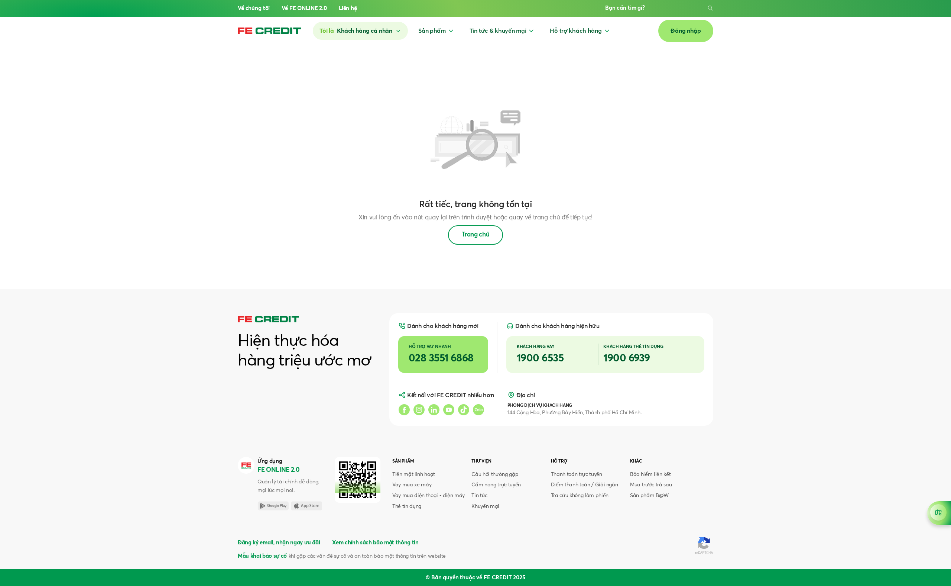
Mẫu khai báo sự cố (262, 556)
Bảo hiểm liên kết (650, 474)
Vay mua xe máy (411, 484)
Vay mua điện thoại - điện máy (428, 495)
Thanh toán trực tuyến (576, 474)
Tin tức (479, 495)
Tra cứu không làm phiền (579, 495)
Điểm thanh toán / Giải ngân (584, 484)
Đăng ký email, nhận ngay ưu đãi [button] (279, 542)
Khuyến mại (485, 506)
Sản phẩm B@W (649, 495)
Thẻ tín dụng (406, 506)
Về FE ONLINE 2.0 (304, 8)
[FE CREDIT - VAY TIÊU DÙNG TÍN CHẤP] (269, 30)
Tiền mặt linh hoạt (413, 474)
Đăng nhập (686, 31)
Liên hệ (348, 8)
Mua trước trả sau (651, 484)
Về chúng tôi (254, 8)
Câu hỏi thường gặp (494, 474)
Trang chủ (476, 235)
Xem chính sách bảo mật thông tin (375, 542)
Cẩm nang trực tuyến (496, 484)
